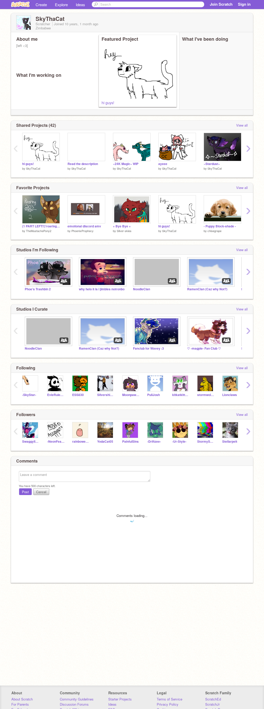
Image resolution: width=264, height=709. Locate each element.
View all (242, 125)
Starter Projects (120, 699)
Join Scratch (221, 4)
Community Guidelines (77, 699)
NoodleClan (141, 289)
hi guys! (108, 102)
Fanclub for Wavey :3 (148, 348)
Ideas (80, 4)
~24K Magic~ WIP (125, 164)
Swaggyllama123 (30, 441)
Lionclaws (229, 395)
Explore (61, 4)
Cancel (41, 491)
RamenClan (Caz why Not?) (207, 289)
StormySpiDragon (205, 441)
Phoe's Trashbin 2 (38, 289)
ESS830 (78, 395)
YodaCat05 (105, 441)
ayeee (162, 164)
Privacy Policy (167, 704)
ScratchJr (212, 704)
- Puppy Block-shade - (220, 226)
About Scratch (22, 699)
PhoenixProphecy (82, 231)
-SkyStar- (29, 395)
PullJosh (153, 395)
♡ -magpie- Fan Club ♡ (204, 348)
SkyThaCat (33, 168)
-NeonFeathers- (55, 441)
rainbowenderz (80, 441)
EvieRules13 (55, 395)
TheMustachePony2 (38, 231)
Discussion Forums (74, 704)
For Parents (20, 704)
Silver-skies (124, 231)
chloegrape (214, 231)
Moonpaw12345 (130, 395)
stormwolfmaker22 (205, 395)
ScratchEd (213, 699)
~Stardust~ (212, 164)
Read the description (83, 164)
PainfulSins (130, 441)
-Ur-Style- (179, 441)
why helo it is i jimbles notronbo (102, 289)
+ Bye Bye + (122, 226)
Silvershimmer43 (105, 395)
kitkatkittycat (180, 395)
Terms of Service (169, 699)
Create (41, 4)
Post (25, 491)
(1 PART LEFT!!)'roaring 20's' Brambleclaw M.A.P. (41, 226)
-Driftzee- (154, 441)
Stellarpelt (229, 441)
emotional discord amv (84, 226)
